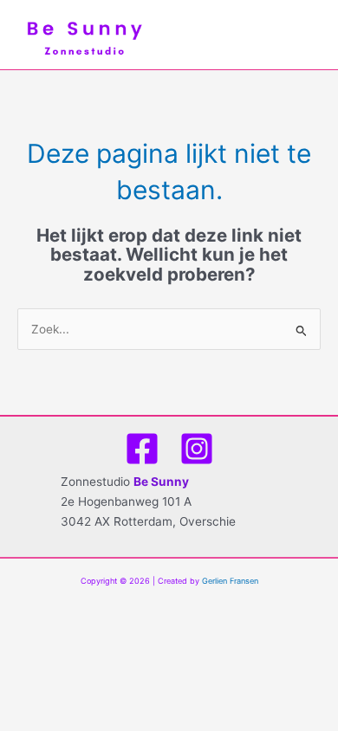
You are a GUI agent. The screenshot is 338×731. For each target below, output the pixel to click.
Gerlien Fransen (230, 580)
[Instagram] (196, 448)
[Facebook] (142, 448)
